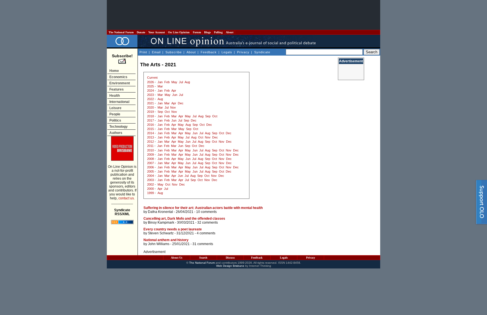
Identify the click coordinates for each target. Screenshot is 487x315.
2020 (150, 107)
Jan (160, 82)
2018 (150, 116)
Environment (119, 83)
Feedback (209, 52)
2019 (150, 111)
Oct (167, 111)
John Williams (158, 244)
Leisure (115, 108)
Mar (160, 86)
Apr (173, 90)
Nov (173, 107)
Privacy (243, 52)
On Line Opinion (179, 32)
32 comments (207, 222)
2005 (150, 171)
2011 (150, 145)
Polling (218, 32)
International (119, 102)
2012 (150, 141)
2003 (150, 180)
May (174, 82)
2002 (150, 184)
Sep (160, 111)
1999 (150, 193)
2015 (150, 129)
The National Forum (121, 32)
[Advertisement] (243, 15)
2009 (150, 154)
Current (152, 77)
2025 (150, 86)
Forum (197, 32)
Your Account (156, 32)
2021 (150, 103)
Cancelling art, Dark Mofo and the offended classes (184, 219)
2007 (150, 163)
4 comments (206, 233)
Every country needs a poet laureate (172, 229)
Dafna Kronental (160, 212)
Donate (141, 32)
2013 (150, 137)
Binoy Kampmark (161, 222)
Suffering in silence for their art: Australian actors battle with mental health (203, 208)
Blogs (207, 32)
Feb (167, 82)
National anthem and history (166, 240)
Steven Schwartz (161, 233)
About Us (176, 257)
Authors (115, 133)
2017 (150, 120)
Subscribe (173, 52)
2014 (150, 133)
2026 (150, 82)
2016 (150, 124)
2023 (150, 94)
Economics (118, 77)
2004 (150, 175)
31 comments (202, 244)
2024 (150, 90)
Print (143, 52)
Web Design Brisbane (230, 265)
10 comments (206, 212)
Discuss (230, 257)
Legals (227, 52)
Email (156, 52)
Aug (187, 82)
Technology (118, 127)
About (229, 32)
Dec (180, 103)
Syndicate (262, 52)
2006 (150, 167)
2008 (150, 158)
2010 (150, 150)
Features (116, 89)
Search (203, 257)
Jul (181, 82)
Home (114, 71)
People (114, 114)
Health (114, 96)
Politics (115, 120)
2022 (150, 99)
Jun (174, 94)
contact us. (126, 198)
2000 (150, 188)
